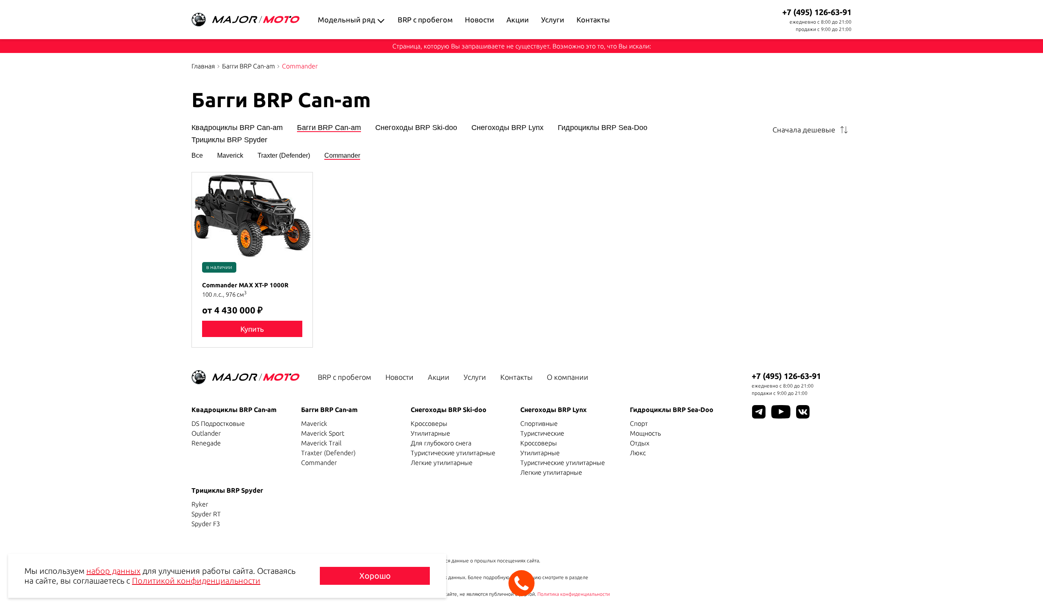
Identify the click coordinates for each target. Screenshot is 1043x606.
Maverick (230, 155)
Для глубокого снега (441, 443)
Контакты (593, 19)
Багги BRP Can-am (248, 66)
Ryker (199, 504)
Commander (342, 155)
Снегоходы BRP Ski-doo (416, 128)
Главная (203, 66)
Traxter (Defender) (283, 155)
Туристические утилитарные (453, 452)
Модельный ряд (346, 19)
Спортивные (539, 423)
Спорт (639, 423)
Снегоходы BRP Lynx (507, 128)
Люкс (638, 452)
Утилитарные (430, 433)
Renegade (206, 443)
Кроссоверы (429, 423)
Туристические (542, 433)
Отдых (639, 443)
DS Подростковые (218, 423)
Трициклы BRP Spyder (229, 140)
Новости (479, 19)
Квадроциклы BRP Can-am (237, 128)
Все (197, 155)
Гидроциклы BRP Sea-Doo (602, 128)
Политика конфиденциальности (573, 594)
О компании (567, 377)
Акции (517, 19)
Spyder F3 (205, 523)
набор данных (113, 570)
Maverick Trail (321, 443)
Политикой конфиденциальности (196, 580)
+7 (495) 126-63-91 (817, 12)
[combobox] (812, 129)
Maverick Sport (322, 433)
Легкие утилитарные (442, 462)
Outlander (206, 433)
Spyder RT (206, 514)
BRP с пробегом (425, 19)
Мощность (645, 433)
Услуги (552, 19)
